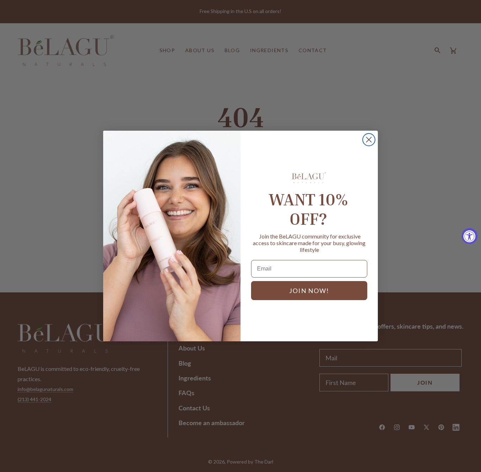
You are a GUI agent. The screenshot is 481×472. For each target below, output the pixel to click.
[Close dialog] (369, 139)
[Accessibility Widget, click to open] (469, 236)
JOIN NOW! (309, 290)
